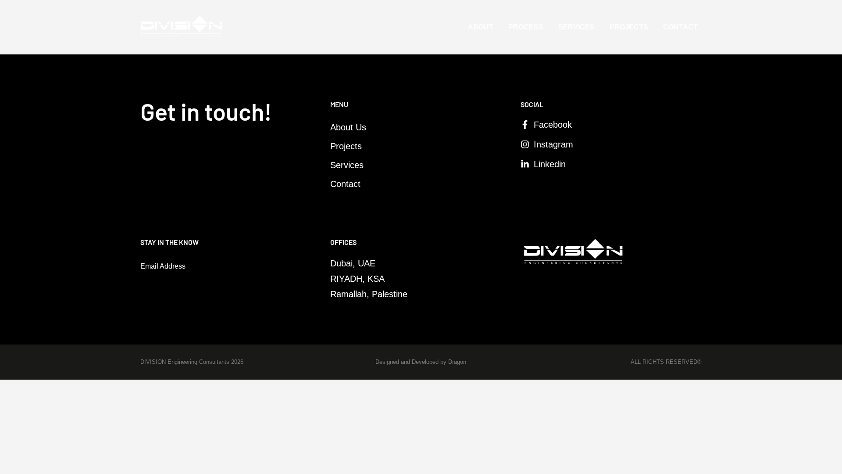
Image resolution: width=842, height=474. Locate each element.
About (480, 27)
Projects (629, 27)
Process (525, 27)
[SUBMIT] (264, 269)
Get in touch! (206, 111)
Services (576, 27)
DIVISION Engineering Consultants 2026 (191, 362)
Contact (680, 27)
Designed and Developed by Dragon (420, 362)
